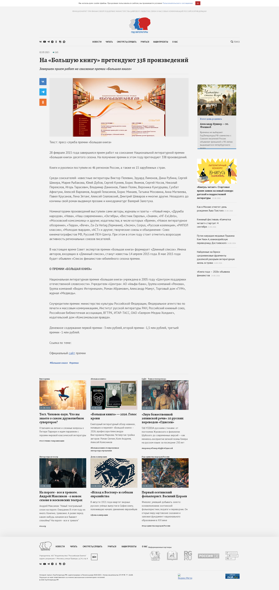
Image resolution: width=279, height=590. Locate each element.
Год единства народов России (155, 456)
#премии (74, 362)
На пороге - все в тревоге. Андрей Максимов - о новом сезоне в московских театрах (61, 496)
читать (109, 41)
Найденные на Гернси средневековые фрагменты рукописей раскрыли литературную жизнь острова (216, 257)
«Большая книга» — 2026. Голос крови (114, 416)
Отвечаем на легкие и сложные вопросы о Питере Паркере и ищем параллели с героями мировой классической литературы (62, 431)
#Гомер (154, 448)
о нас (175, 41)
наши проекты (160, 41)
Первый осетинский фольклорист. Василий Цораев (164, 494)
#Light (160, 448)
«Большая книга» (98, 379)
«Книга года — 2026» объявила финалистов (213, 273)
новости (96, 41)
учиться (145, 41)
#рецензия (107, 450)
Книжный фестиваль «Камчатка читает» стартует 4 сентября (214, 223)
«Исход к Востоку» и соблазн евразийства (112, 494)
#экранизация (57, 441)
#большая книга (59, 362)
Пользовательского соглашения (178, 3)
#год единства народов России (156, 526)
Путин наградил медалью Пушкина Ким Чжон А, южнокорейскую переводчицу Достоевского (216, 239)
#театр (42, 526)
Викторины (44, 379)
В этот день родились (211, 118)
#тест (42, 441)
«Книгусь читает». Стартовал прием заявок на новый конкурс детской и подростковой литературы (215, 192)
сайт (72, 353)
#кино (48, 441)
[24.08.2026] (62, 459)
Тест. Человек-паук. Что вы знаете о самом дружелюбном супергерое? (61, 418)
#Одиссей (168, 448)
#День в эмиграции (99, 515)
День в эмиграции (99, 456)
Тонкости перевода (157, 379)
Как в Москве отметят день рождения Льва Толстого (215, 208)
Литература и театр (48, 456)
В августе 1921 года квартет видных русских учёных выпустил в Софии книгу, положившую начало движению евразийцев (114, 505)
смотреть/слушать (126, 41)
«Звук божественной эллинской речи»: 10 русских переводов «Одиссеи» (163, 418)
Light (144, 379)
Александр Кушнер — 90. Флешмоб (214, 126)
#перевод (146, 448)
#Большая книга (98, 448)
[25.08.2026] (62, 381)
